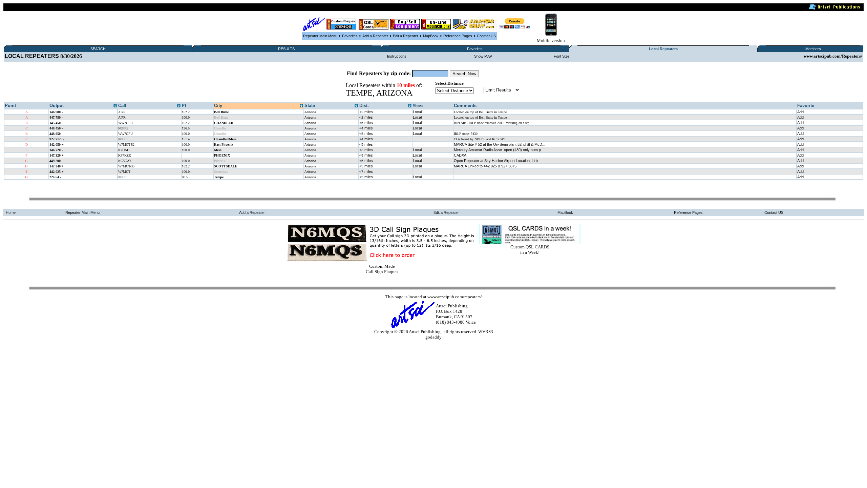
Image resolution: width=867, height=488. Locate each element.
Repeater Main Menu (320, 36)
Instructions (396, 56)
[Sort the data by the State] (356, 106)
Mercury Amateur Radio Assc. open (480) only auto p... (499, 150)
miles (366, 112)
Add (800, 112)
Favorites (350, 36)
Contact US (486, 36)
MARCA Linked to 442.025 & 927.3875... (487, 166)
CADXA (460, 155)
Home (11, 212)
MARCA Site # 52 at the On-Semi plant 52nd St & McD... (499, 144)
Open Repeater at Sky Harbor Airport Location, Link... (498, 161)
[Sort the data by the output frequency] (115, 106)
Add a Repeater (375, 36)
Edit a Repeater (405, 36)
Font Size (561, 56)
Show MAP (483, 56)
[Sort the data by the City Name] (301, 106)
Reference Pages (457, 36)
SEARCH (98, 49)
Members (813, 49)
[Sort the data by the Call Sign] (179, 106)
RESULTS (286, 49)
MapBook (431, 36)
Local (417, 112)
